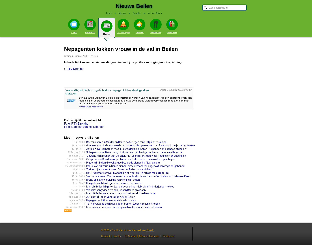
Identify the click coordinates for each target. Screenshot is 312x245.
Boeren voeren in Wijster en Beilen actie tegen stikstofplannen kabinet (127, 142)
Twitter (117, 236)
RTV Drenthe (74, 68)
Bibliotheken (172, 32)
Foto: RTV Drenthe (76, 123)
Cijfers (74, 32)
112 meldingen (123, 32)
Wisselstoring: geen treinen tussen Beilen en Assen (116, 190)
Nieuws (106, 34)
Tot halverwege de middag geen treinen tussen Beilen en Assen (123, 203)
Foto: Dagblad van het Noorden (84, 126)
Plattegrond (90, 32)
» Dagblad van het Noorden (91, 107)
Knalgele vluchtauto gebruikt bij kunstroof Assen (114, 183)
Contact (105, 236)
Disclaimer (168, 236)
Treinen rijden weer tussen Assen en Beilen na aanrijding (118, 169)
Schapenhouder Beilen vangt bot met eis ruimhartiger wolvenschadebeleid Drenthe (134, 152)
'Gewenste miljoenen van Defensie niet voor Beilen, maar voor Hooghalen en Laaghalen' (136, 155)
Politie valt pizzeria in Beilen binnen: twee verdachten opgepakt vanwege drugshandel (135, 166)
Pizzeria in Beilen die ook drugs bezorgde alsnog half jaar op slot (123, 162)
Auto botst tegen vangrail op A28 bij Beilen (110, 196)
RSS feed (130, 236)
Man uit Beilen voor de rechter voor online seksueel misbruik (120, 193)
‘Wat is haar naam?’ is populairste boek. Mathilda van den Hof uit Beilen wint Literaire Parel (138, 176)
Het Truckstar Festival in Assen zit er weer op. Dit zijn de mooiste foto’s (127, 172)
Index (109, 13)
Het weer (140, 32)
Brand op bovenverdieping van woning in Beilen (113, 179)
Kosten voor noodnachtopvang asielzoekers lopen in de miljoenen (124, 207)
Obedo (150, 230)
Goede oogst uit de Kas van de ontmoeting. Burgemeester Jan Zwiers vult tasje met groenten (140, 145)
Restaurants (155, 32)
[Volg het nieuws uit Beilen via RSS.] (68, 211)
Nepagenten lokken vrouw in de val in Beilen (111, 200)
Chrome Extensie (149, 236)
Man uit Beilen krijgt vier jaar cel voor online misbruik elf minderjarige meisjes (130, 186)
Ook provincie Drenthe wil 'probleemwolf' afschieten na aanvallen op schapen (131, 159)
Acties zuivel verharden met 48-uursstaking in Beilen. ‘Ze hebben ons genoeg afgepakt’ (136, 148)
